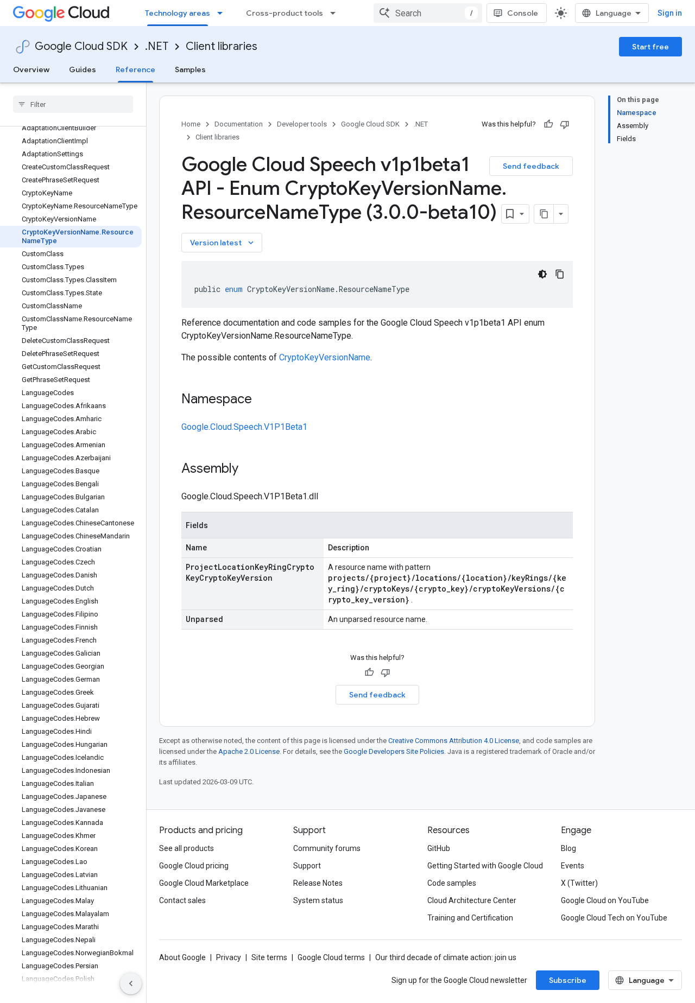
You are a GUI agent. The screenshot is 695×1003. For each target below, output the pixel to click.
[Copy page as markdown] (544, 214)
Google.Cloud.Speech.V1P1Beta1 (244, 427)
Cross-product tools (284, 13)
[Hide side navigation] (131, 983)
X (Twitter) (579, 883)
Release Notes (318, 883)
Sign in (670, 13)
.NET (156, 46)
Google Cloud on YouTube (605, 900)
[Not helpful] (565, 124)
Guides (82, 69)
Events (572, 865)
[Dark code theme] (542, 274)
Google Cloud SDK (81, 46)
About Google (182, 957)
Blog (568, 848)
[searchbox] (73, 104)
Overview (31, 69)
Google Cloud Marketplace (204, 883)
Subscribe (567, 980)
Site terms (269, 957)
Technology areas (177, 13)
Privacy (228, 957)
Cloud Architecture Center (471, 900)
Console (522, 13)
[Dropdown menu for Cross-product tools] (336, 13)
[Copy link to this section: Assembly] (249, 469)
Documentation (238, 124)
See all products (186, 848)
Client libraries (221, 46)
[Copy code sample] (559, 274)
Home (190, 124)
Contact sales (182, 900)
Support (307, 865)
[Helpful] (548, 124)
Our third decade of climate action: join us (445, 957)
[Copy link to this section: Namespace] (263, 400)
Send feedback (531, 166)
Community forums (327, 848)
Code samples (451, 883)
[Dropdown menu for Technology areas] (223, 13)
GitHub (438, 848)
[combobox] (428, 13)
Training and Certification (470, 917)
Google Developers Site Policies (394, 751)
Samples (190, 69)
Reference (135, 69)
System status (318, 900)
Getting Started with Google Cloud (485, 865)
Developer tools (302, 124)
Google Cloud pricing (194, 865)
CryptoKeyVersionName (324, 357)
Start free (650, 47)
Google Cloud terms (331, 957)
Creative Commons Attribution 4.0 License (453, 741)
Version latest (223, 242)
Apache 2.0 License (249, 751)
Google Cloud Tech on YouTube (614, 917)
